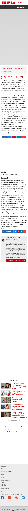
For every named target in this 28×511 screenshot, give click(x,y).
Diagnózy (3, 484)
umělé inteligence (6, 424)
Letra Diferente (5, 428)
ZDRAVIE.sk (5, 68)
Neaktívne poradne (19, 68)
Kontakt (2, 477)
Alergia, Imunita (7, 71)
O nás (2, 468)
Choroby (2, 482)
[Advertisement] (14, 23)
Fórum (2, 491)
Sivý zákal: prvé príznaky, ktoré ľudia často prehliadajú (19, 399)
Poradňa (11, 68)
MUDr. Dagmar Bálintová (11, 239)
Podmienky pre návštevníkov (7, 471)
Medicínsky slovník (5, 487)
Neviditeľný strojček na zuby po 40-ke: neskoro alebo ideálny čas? (18, 393)
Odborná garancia (4, 469)
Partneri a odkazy (4, 475)
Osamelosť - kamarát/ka (8, 429)
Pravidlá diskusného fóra (6, 472)
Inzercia (2, 474)
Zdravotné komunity (5, 488)
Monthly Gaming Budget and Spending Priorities (14, 426)
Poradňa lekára (4, 490)
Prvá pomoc (3, 485)
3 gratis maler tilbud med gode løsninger (12, 431)
